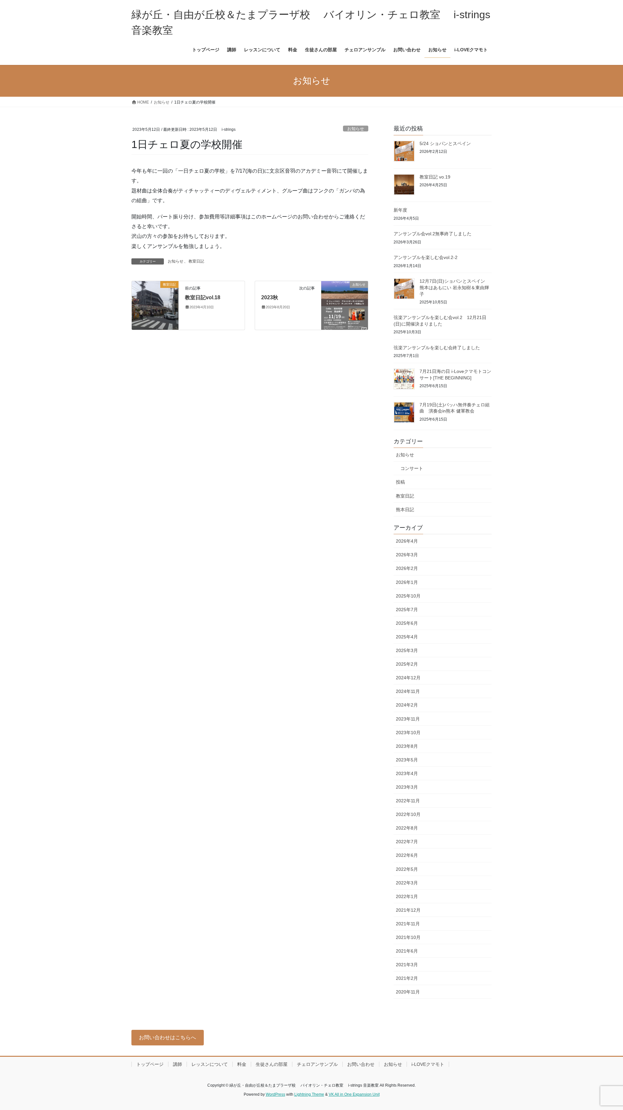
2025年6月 (407, 623)
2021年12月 (408, 910)
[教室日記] (155, 305)
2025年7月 (407, 609)
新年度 (400, 210)
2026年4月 (407, 541)
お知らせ (355, 128)
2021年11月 (408, 923)
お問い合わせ (360, 1064)
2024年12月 (408, 677)
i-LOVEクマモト (427, 1064)
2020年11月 (408, 991)
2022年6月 (407, 855)
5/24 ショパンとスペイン (445, 143)
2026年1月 (407, 582)
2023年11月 (408, 719)
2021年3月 (407, 964)
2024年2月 (407, 705)
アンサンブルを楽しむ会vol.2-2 (426, 257)
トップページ (150, 1064)
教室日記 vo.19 (435, 176)
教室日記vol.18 (202, 297)
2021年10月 (408, 937)
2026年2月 (407, 568)
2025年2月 (407, 664)
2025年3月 (407, 650)
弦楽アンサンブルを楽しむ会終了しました (437, 347)
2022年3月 (407, 882)
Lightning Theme (309, 1094)
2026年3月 (407, 554)
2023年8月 (407, 746)
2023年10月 (408, 732)
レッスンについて (209, 1064)
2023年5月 (407, 759)
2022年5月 (407, 869)
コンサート (411, 468)
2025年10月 (408, 595)
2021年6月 (407, 951)
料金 (241, 1064)
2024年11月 (408, 691)
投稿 (400, 482)
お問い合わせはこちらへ (167, 1037)
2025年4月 (407, 636)
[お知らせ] (344, 305)
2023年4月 (407, 773)
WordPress (275, 1094)
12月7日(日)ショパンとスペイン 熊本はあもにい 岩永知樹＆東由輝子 (455, 287)
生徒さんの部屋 (271, 1064)
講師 (177, 1064)
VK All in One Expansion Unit (354, 1094)
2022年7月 (407, 841)
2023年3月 (407, 787)
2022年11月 (408, 800)
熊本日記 (405, 509)
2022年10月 (408, 814)
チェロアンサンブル (317, 1064)
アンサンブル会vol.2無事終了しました (432, 233)
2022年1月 (407, 896)
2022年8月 (407, 828)
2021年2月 (407, 978)
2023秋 (269, 297)
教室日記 (196, 261)
